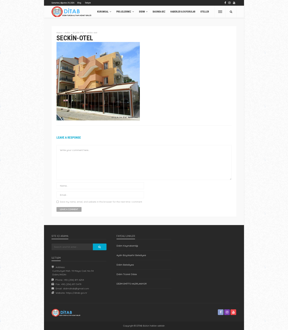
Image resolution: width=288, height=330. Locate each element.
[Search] (231, 12)
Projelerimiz (123, 11)
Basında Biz (159, 11)
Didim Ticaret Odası (126, 274)
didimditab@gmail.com (76, 288)
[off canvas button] (220, 12)
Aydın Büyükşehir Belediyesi (131, 255)
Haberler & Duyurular (182, 11)
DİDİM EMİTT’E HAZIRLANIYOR (131, 283)
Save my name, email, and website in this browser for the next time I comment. (101, 202)
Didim (142, 11)
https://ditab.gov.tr (76, 292)
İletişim (88, 3)
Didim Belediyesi (125, 264)
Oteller (204, 11)
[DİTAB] (72, 11)
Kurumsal (102, 11)
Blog (79, 3)
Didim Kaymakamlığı (127, 245)
